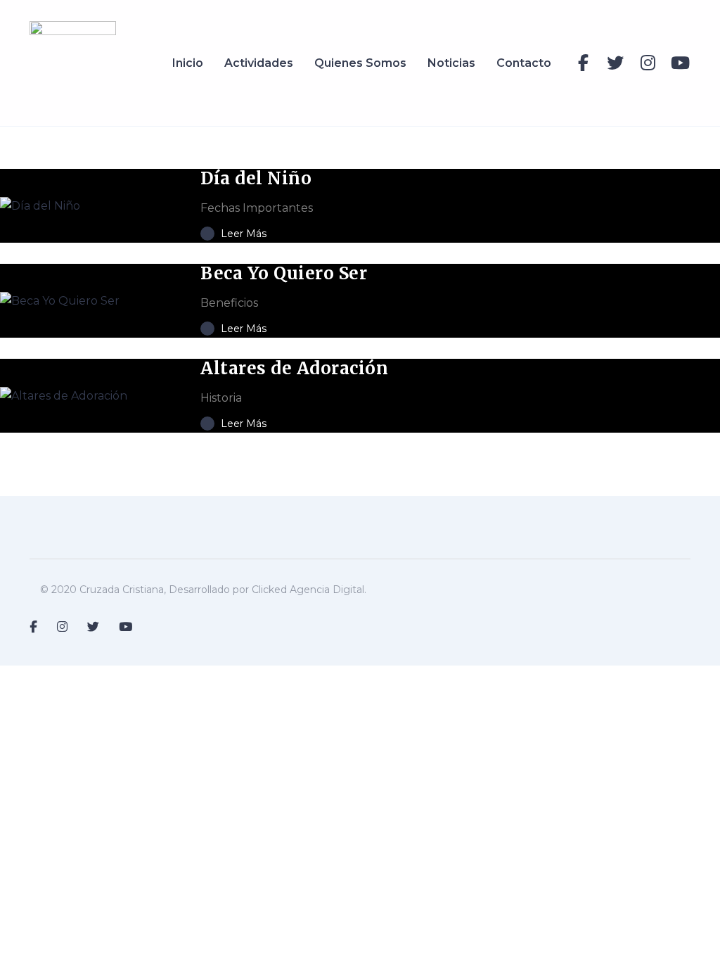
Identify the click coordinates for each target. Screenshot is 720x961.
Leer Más (242, 233)
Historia (221, 398)
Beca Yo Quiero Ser (283, 273)
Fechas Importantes (256, 208)
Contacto (523, 63)
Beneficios (229, 303)
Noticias (451, 63)
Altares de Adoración (294, 368)
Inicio (187, 63)
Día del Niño (255, 178)
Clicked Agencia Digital (308, 589)
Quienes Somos (360, 63)
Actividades (258, 63)
